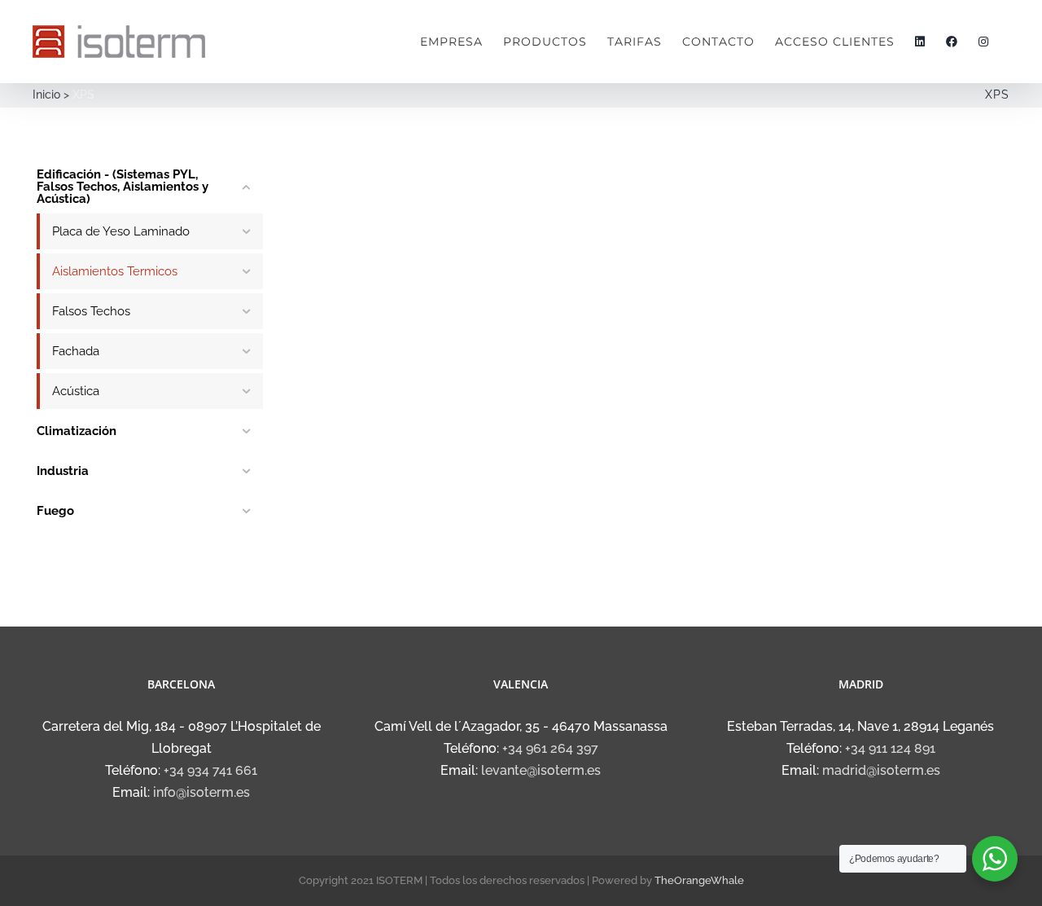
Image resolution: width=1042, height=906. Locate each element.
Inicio (46, 94)
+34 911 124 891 (890, 748)
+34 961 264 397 (550, 748)
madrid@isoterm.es (881, 770)
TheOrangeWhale (699, 880)
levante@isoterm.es (541, 770)
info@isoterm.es (201, 792)
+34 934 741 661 (210, 770)
